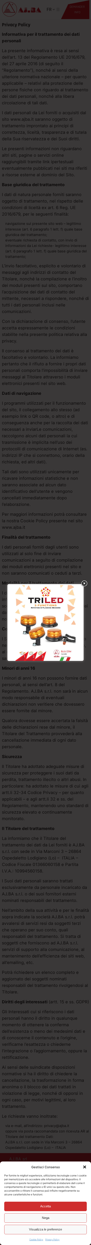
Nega (45, 1218)
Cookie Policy (36, 1239)
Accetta (45, 1206)
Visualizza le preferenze (45, 1229)
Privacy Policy (52, 1239)
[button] (85, 1167)
